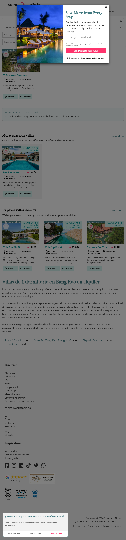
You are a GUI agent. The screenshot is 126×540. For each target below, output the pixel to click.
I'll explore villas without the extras (86, 57)
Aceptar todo (57, 533)
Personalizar (14, 533)
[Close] (106, 7)
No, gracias (35, 533)
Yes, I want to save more (86, 50)
